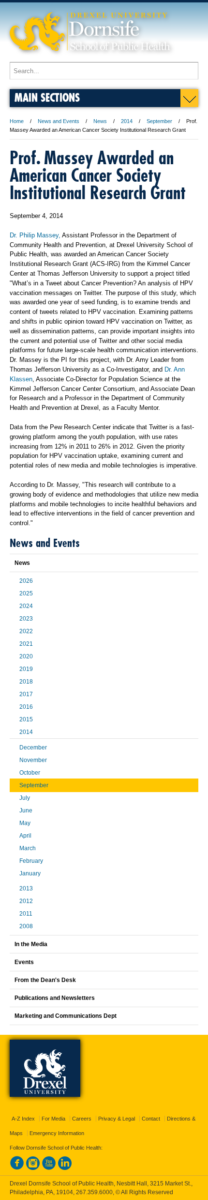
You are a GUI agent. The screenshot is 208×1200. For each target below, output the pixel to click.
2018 (26, 681)
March (27, 848)
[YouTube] (49, 1168)
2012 (26, 901)
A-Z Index (23, 1119)
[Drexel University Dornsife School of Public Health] (90, 57)
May (24, 823)
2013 (26, 888)
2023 (26, 618)
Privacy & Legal (116, 1119)
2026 (26, 580)
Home (17, 121)
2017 (26, 694)
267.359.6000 (94, 1192)
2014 (127, 121)
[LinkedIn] (65, 1168)
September (159, 121)
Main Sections (47, 97)
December (33, 747)
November (33, 760)
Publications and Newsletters (55, 998)
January (30, 873)
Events (24, 962)
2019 (26, 669)
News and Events (58, 121)
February (31, 860)
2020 (26, 656)
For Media (53, 1119)
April (25, 835)
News (100, 121)
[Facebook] (17, 1168)
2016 (26, 706)
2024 (26, 606)
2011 (25, 913)
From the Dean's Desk (45, 980)
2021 (26, 643)
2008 (26, 926)
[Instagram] (33, 1168)
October (29, 772)
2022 (26, 631)
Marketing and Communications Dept (66, 1016)
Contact (151, 1119)
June (25, 810)
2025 (26, 593)
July (24, 798)
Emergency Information (57, 1133)
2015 (26, 719)
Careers (81, 1119)
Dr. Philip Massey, (35, 235)
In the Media (31, 944)
